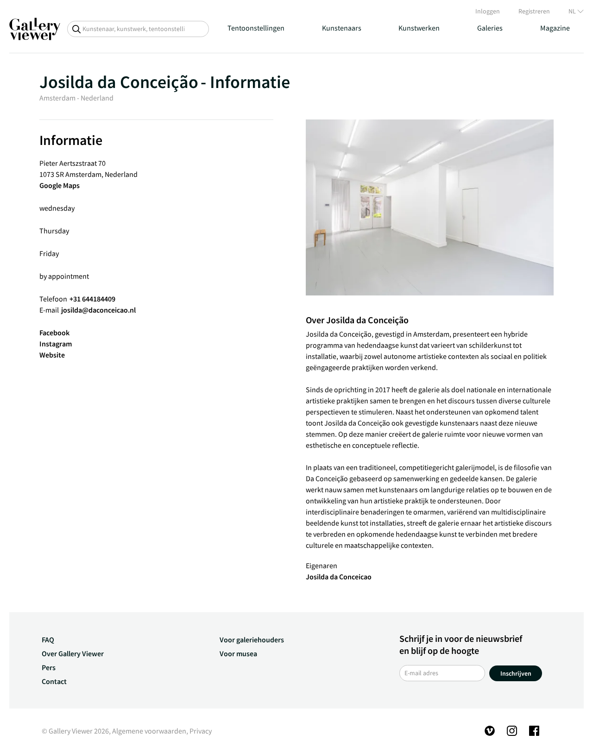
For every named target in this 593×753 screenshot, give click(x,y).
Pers (49, 667)
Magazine (555, 27)
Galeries (490, 27)
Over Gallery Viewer (73, 653)
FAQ (48, 639)
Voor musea (238, 653)
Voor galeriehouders (252, 639)
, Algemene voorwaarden (147, 730)
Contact (54, 681)
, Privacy (199, 730)
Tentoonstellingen (255, 27)
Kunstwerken (419, 27)
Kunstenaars (341, 27)
